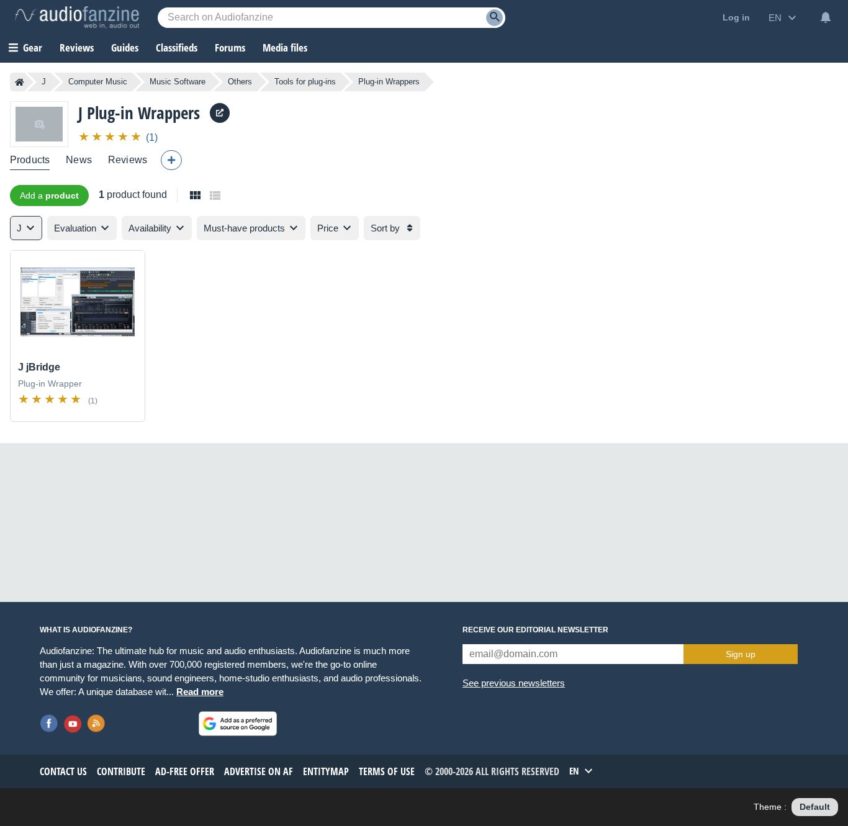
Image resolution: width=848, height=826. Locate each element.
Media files (285, 47)
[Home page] (19, 82)
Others (240, 81)
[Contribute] (171, 160)
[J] (39, 124)
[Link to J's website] (220, 113)
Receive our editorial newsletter (535, 630)
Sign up (741, 654)
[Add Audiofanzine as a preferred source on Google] (238, 723)
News (79, 160)
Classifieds (176, 47)
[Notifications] (825, 17)
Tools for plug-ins (305, 81)
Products (30, 160)
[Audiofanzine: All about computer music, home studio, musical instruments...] (77, 17)
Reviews (77, 47)
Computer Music (97, 81)
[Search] (494, 17)
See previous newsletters (513, 683)
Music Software (177, 81)
